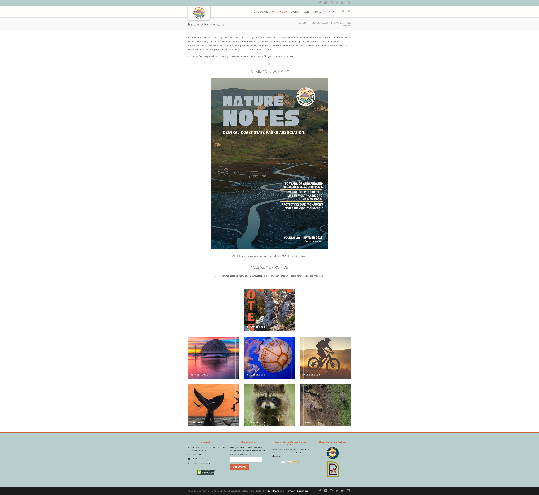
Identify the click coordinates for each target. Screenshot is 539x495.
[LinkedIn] (337, 3)
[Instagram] (331, 3)
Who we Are (261, 12)
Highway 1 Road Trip (296, 491)
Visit (306, 12)
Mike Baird (273, 491)
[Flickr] (325, 3)
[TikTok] (348, 3)
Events (295, 12)
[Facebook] (320, 3)
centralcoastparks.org (200, 463)
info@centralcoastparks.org (203, 459)
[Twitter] (342, 3)
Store (317, 12)
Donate (329, 11)
